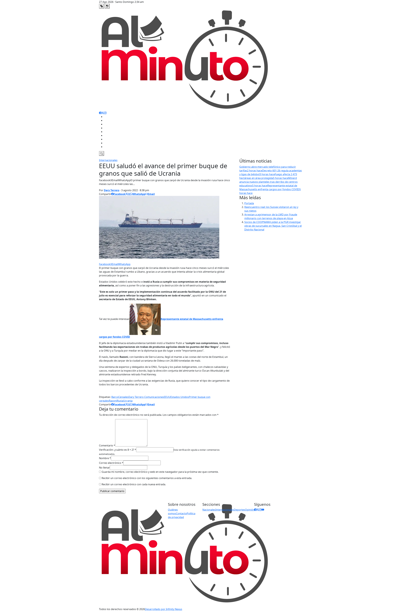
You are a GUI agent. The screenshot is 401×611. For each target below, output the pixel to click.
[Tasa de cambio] (101, 6)
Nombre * (105, 458)
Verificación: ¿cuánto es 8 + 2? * (117, 449)
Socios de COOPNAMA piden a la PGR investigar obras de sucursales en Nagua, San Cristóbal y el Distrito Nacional (273, 225)
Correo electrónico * (111, 463)
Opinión (109, 131)
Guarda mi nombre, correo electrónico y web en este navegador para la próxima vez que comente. (160, 472)
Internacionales (113, 135)
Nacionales (110, 120)
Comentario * (107, 445)
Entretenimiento (113, 128)
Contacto (181, 513)
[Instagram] (105, 113)
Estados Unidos (179, 397)
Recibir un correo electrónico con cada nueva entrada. (134, 484)
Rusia (120, 400)
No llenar (104, 467)
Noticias (109, 116)
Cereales (123, 397)
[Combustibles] (107, 6)
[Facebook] (100, 113)
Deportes (109, 124)
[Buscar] (101, 153)
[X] (103, 113)
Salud (107, 139)
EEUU (167, 397)
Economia (110, 143)
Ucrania (128, 400)
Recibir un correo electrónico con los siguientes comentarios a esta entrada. (147, 478)
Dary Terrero (111, 190)
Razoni (113, 400)
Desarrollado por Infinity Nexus (163, 609)
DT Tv (107, 146)
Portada (249, 203)
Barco (114, 397)
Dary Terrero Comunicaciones (146, 397)
